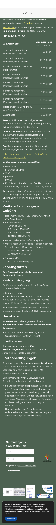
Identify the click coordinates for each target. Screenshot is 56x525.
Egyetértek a (22, 465)
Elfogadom (11, 519)
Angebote (29, 23)
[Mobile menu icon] (51, 4)
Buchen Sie (9, 27)
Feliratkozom (14, 471)
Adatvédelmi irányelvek (27, 465)
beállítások (11, 509)
